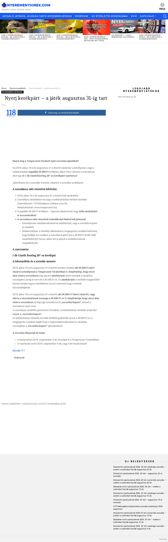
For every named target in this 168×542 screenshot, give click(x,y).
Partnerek (163, 539)
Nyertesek (81, 16)
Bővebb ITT (19, 350)
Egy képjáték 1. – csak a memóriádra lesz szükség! (123, 36)
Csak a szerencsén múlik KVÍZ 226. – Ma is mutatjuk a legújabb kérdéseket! (68, 37)
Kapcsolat (147, 16)
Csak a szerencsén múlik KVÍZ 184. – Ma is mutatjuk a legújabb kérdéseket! (13, 37)
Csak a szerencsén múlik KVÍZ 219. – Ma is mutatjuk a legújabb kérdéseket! (41, 37)
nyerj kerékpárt (12, 403)
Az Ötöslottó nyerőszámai (110, 16)
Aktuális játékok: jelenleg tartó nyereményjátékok (37, 16)
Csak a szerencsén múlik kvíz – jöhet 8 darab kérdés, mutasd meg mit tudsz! (96, 39)
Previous (1, 31)
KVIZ (134, 16)
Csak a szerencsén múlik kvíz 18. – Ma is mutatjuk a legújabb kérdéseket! (150, 37)
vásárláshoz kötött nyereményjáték (44, 403)
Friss (162, 8)
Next (166, 31)
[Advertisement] (80, 63)
